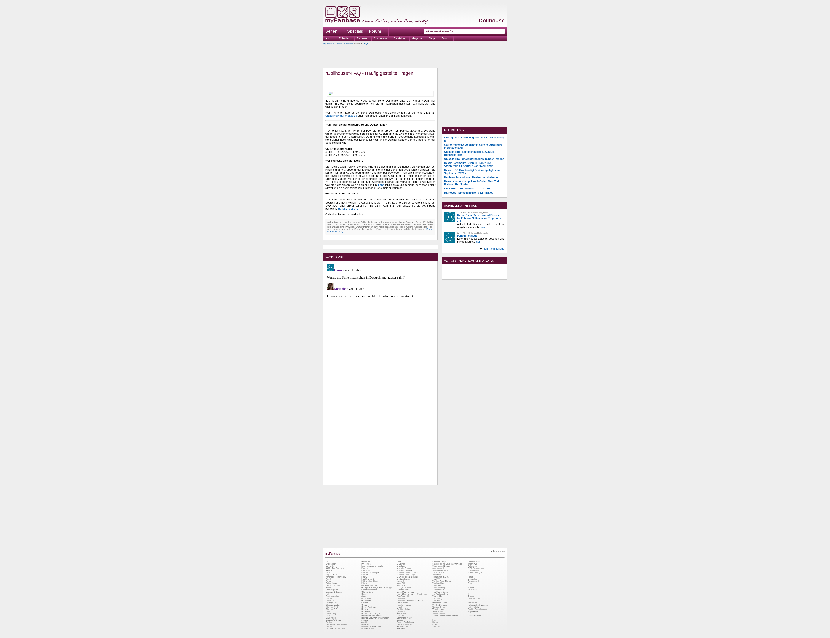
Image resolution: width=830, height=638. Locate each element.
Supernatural (438, 568)
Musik (435, 624)
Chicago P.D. (332, 609)
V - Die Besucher (440, 605)
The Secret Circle (440, 592)
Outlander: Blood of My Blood (410, 601)
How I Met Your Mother (371, 616)
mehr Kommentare (493, 248)
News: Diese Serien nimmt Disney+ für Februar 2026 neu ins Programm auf (479, 218)
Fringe (364, 583)
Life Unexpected (368, 629)
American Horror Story (336, 577)
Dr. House (366, 564)
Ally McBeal (331, 575)
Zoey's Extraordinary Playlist (445, 616)
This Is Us (437, 596)
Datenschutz (473, 607)
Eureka (364, 568)
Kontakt (471, 588)
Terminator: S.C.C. (440, 577)
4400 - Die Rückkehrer (336, 568)
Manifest (401, 566)
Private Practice (404, 605)
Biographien (473, 579)
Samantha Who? (404, 618)
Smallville (401, 629)
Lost (399, 562)
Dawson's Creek (333, 620)
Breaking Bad (332, 590)
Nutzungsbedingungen (478, 605)
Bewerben (472, 590)
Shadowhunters (404, 626)
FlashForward (367, 579)
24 (327, 562)
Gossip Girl (366, 601)
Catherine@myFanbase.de (341, 115)
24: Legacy (331, 564)
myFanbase (328, 43)
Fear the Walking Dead (371, 572)
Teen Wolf (436, 575)
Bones (329, 588)
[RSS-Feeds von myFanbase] (455, 275)
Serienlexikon (474, 562)
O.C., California (404, 588)
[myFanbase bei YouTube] (494, 275)
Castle (329, 598)
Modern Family (403, 579)
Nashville (401, 581)
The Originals (438, 590)
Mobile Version (474, 616)
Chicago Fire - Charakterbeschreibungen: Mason (474, 159)
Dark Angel (331, 618)
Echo (381, 184)
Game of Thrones (369, 585)
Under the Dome (439, 603)
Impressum (473, 611)
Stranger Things (439, 562)
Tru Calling (437, 598)
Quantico (401, 611)
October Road (403, 590)
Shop (470, 583)
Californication (332, 596)
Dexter (329, 626)
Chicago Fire (331, 603)
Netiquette (472, 603)
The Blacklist (438, 583)
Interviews (472, 564)
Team (470, 594)
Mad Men (401, 564)
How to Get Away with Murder (375, 618)
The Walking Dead (440, 594)
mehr (484, 227)
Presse (471, 596)
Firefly (364, 577)
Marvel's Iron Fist (405, 570)
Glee (363, 596)
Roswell (400, 616)
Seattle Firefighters (405, 622)
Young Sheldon (438, 614)
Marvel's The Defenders (407, 577)
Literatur (436, 622)
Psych (399, 607)
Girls (363, 594)
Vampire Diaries (439, 607)
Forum (375, 31)
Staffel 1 (342, 208)
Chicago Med (332, 607)
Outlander (401, 598)
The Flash (436, 585)
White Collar (437, 611)
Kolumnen (472, 566)
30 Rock (330, 566)
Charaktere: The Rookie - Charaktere (467, 188)
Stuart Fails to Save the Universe (447, 564)
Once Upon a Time (405, 592)
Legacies (365, 624)
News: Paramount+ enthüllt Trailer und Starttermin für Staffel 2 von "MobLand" (468, 165)
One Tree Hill (403, 596)
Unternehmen (474, 598)
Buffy (328, 594)
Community (331, 614)
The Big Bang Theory (441, 581)
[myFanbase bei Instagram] (484, 275)
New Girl (401, 583)
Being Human (332, 583)
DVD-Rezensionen (476, 568)
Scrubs (400, 620)
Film (434, 620)
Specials (355, 31)
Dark (328, 616)
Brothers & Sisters (334, 592)
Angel (328, 579)
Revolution (401, 614)
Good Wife (366, 598)
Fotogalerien (473, 570)
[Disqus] (380, 317)
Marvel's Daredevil (405, 568)
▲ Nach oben (497, 551)
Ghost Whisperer (369, 590)
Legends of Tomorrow (371, 626)
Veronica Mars (438, 609)
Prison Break (402, 603)
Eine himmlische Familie (372, 566)
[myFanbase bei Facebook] (464, 275)
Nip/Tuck (401, 585)
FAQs (365, 43)
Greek (364, 605)
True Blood (437, 601)
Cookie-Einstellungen (477, 609)
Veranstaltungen (475, 572)
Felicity (364, 575)
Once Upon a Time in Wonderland (412, 594)
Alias (328, 572)
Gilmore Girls (367, 592)
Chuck (329, 611)
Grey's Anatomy (368, 607)
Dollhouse (492, 21)
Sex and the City (404, 624)
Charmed (330, 601)
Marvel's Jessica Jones (407, 572)
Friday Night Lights (369, 581)
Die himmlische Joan (335, 629)
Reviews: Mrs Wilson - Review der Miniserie (471, 177)
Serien (339, 43)
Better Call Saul (333, 585)
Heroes (364, 609)
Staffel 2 (353, 208)
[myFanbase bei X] (474, 275)
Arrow (328, 581)
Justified (365, 622)
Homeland (365, 611)
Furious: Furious (467, 235)
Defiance (330, 622)
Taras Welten (438, 572)
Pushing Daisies (404, 609)
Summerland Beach (441, 566)
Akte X (329, 570)
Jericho (364, 620)
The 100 (436, 579)
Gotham (365, 603)
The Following (438, 588)
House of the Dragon (370, 614)
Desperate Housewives (336, 624)
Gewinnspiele (474, 581)
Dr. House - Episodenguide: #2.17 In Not (468, 192)
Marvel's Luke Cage (406, 575)
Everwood (365, 570)
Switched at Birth (440, 570)
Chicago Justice (333, 605)
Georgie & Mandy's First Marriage (376, 588)
